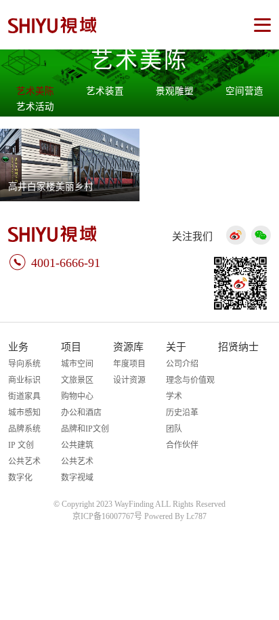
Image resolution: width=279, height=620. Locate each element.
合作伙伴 (182, 445)
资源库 (128, 347)
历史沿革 (182, 412)
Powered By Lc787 (175, 516)
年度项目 (129, 364)
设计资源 (129, 380)
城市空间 (77, 364)
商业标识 (24, 380)
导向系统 (24, 364)
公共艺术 (24, 461)
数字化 (20, 477)
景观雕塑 (175, 91)
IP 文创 (21, 445)
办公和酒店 (81, 412)
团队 (174, 429)
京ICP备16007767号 (107, 516)
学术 (174, 396)
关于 (176, 347)
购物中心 (77, 396)
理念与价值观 (190, 380)
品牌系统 (24, 429)
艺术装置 (105, 91)
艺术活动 (35, 107)
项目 (71, 347)
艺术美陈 (35, 91)
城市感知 (24, 412)
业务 (18, 347)
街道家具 (24, 396)
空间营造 (244, 91)
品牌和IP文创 (85, 429)
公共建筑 (77, 445)
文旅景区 (77, 380)
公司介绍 (182, 364)
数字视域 (77, 477)
